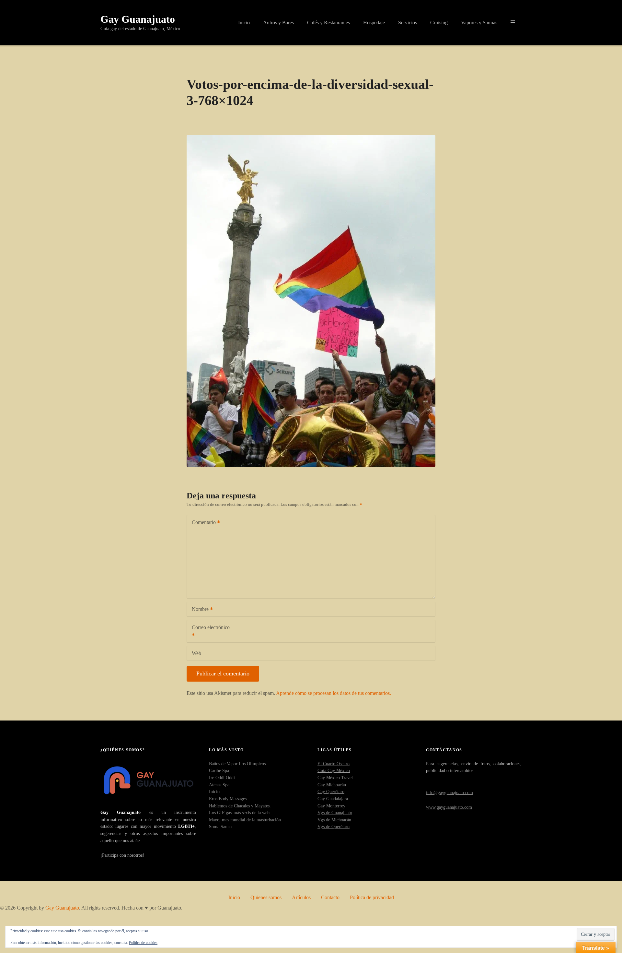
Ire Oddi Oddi (222, 777)
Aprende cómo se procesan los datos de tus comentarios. (333, 693)
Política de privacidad (372, 897)
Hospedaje (374, 22)
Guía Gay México (333, 770)
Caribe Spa (219, 770)
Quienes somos (266, 897)
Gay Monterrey (331, 805)
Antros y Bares (278, 22)
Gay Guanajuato (137, 19)
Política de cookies (143, 942)
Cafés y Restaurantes (328, 22)
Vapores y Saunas (479, 22)
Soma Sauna (220, 826)
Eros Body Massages (228, 798)
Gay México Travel (335, 777)
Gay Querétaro (330, 791)
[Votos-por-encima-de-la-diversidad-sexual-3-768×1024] (311, 138)
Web (196, 653)
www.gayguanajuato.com (449, 807)
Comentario (202, 522)
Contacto (330, 897)
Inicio (244, 22)
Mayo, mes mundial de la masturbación (245, 819)
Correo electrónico (208, 632)
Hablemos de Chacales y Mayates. (240, 805)
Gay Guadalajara (332, 798)
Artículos (301, 897)
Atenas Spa (219, 784)
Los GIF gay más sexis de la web (239, 812)
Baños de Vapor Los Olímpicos (237, 763)
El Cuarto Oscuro (333, 763)
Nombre (198, 609)
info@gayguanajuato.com (449, 792)
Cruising (439, 22)
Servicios (407, 22)
